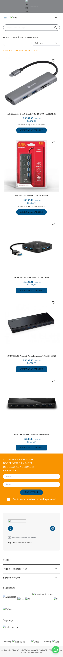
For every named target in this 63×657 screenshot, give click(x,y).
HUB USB (32, 37)
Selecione (39, 43)
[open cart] (56, 18)
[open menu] (5, 18)
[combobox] (29, 27)
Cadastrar (31, 492)
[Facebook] (10, 528)
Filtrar (8, 43)
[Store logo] (24, 18)
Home (6, 37)
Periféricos (18, 37)
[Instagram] (52, 528)
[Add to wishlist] (55, 60)
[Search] (55, 27)
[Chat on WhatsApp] (55, 649)
